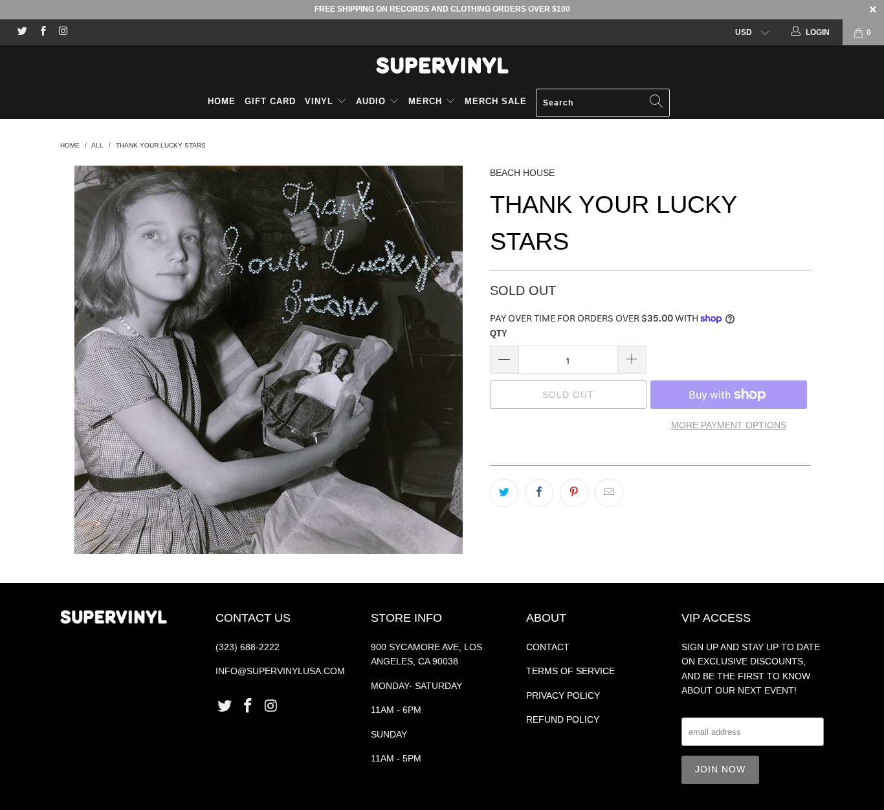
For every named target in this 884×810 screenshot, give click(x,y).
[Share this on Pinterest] (574, 493)
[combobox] (603, 103)
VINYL (321, 101)
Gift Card (270, 101)
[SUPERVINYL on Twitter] (21, 32)
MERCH (425, 101)
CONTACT (547, 647)
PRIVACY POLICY (563, 695)
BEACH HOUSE (522, 173)
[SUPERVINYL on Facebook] (41, 32)
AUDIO (372, 101)
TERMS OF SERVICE (570, 671)
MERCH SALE (496, 101)
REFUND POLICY (562, 719)
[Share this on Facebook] (539, 493)
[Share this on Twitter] (504, 493)
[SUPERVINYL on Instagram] (62, 32)
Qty (498, 333)
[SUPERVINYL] (442, 65)
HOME (222, 101)
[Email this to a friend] (609, 493)
